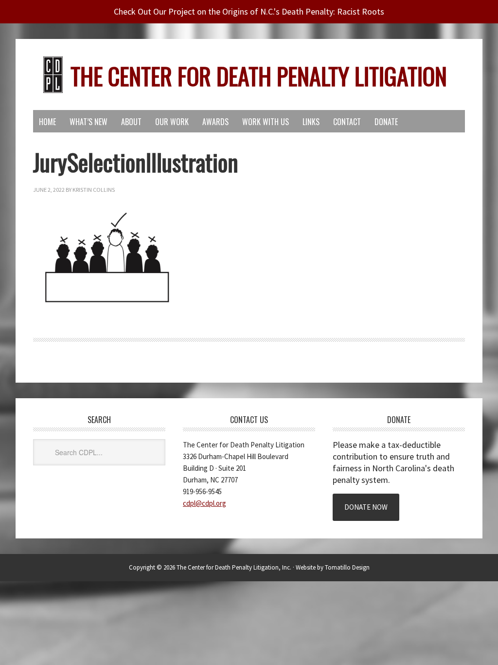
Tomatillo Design (347, 567)
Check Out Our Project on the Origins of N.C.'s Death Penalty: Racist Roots (249, 11)
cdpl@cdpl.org (204, 503)
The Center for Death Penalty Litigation (259, 75)
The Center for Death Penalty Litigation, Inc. (234, 567)
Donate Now (366, 507)
